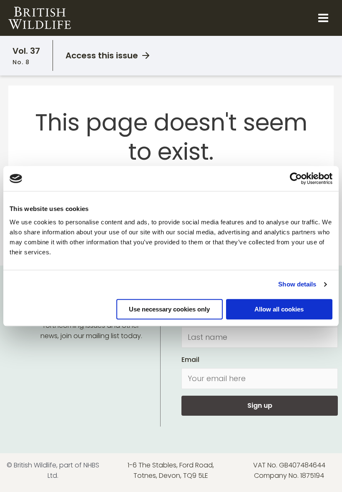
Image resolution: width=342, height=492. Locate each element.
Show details (297, 284)
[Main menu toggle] (323, 18)
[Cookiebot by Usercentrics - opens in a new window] (295, 178)
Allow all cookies (279, 309)
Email (190, 359)
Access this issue (101, 55)
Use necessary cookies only (169, 309)
